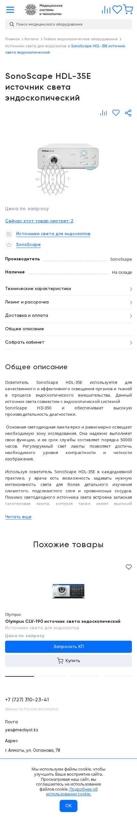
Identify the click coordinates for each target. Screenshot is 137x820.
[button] (19, 676)
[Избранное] (116, 113)
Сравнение (105, 8)
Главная (43, 10)
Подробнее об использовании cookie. (72, 791)
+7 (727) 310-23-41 (27, 700)
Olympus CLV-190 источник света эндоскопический (62, 621)
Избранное (115, 8)
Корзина (126, 8)
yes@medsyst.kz (21, 730)
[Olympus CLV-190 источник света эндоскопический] (68, 590)
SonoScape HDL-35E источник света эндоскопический (68, 158)
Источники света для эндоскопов (42, 628)
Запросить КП (69, 647)
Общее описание (24, 329)
